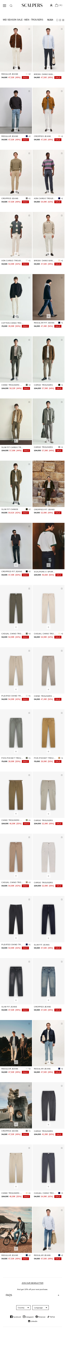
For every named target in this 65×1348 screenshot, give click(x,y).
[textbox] (21, 1307)
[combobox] (21, 1307)
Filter (50, 20)
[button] (11, 5)
